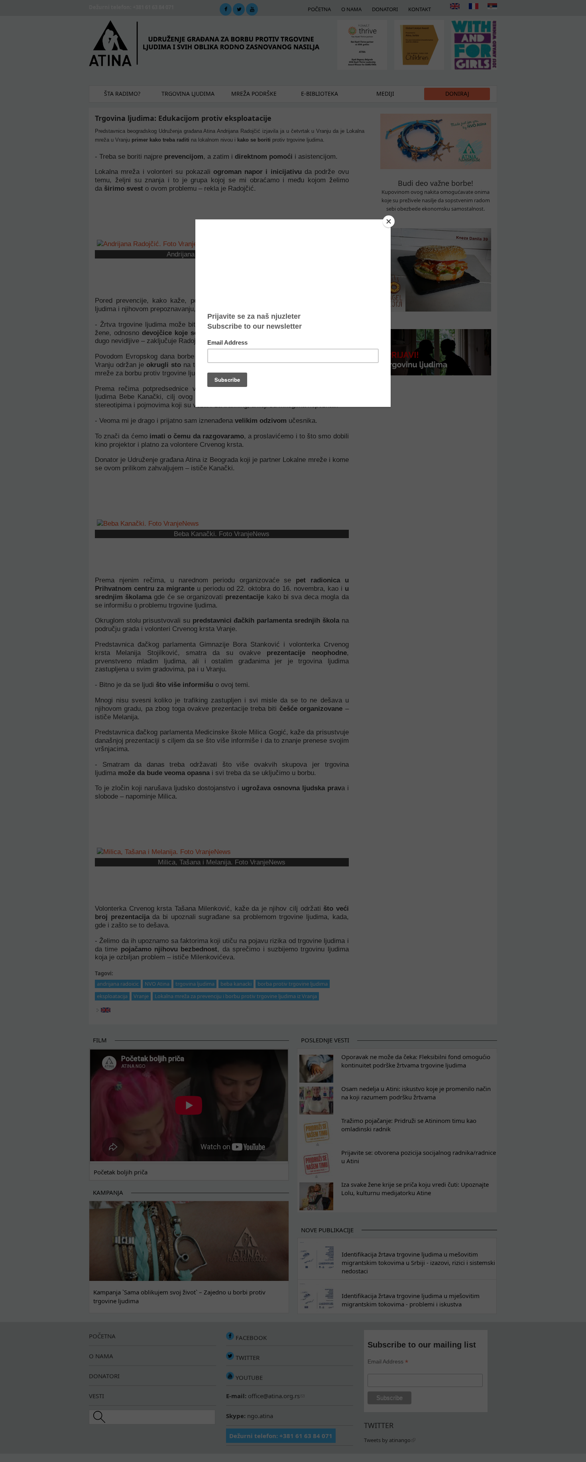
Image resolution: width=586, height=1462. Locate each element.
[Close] (389, 221)
